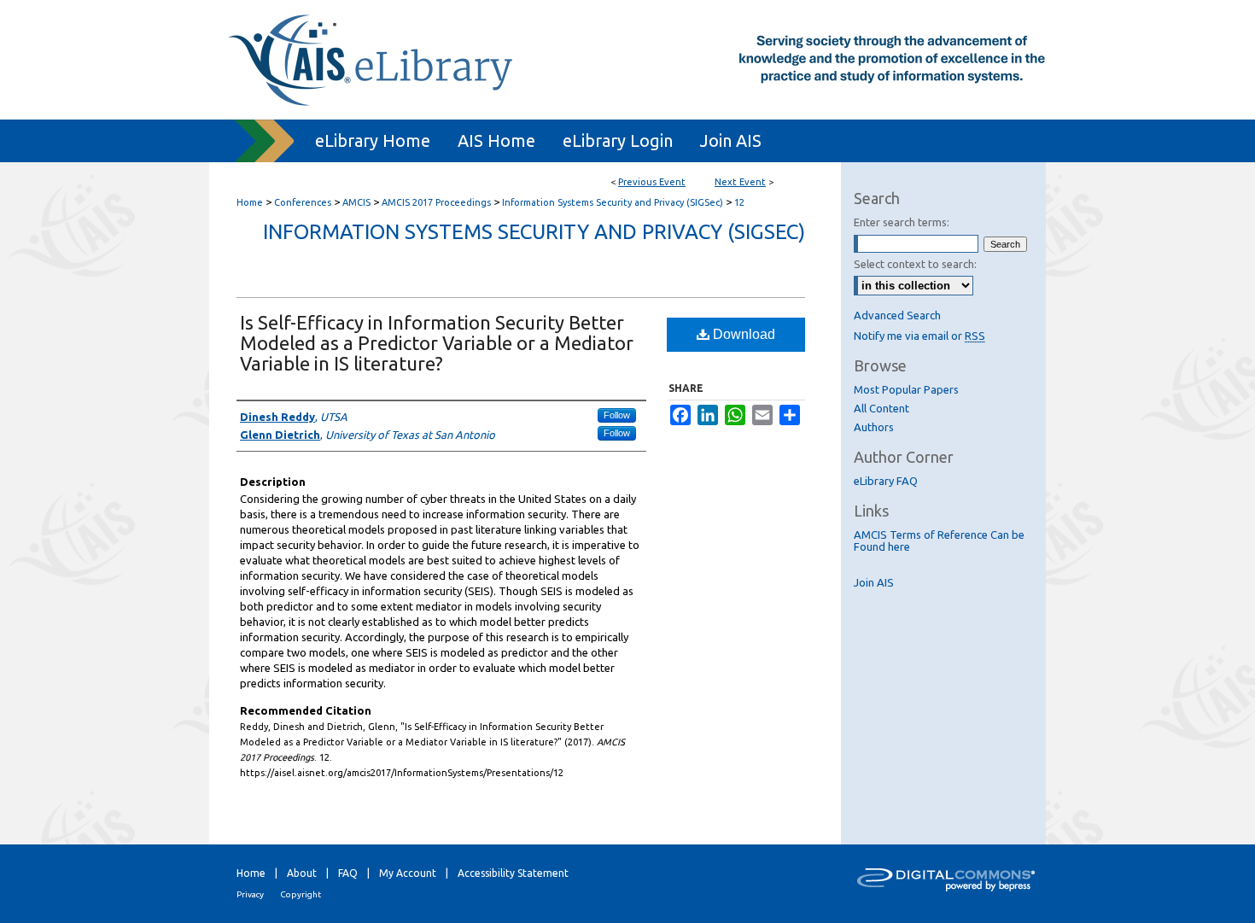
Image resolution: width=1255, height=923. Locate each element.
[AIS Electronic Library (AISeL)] (627, 60)
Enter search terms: (901, 222)
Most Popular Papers (906, 389)
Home (249, 202)
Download (742, 334)
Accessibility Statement (513, 873)
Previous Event (652, 182)
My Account (407, 873)
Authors (874, 427)
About (302, 873)
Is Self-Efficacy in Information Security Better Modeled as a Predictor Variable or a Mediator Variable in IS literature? (436, 343)
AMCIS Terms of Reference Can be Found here (939, 540)
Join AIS (874, 582)
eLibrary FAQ (886, 481)
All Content (881, 408)
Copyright (300, 894)
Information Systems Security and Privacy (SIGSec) (614, 202)
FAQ (348, 873)
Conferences (304, 202)
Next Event (740, 182)
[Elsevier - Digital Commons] (943, 883)
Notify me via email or (919, 336)
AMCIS (357, 202)
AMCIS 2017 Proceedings (437, 202)
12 (739, 202)
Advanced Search (897, 315)
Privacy (250, 894)
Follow (617, 415)
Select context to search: (915, 264)
